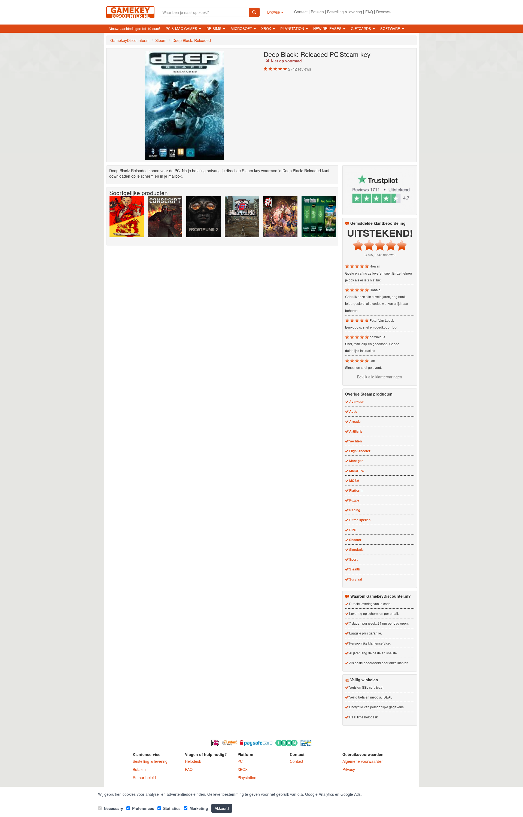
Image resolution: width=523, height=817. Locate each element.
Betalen (317, 11)
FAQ (369, 11)
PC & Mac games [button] (182, 28)
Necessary (113, 808)
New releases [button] (328, 28)
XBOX (243, 769)
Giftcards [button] (361, 28)
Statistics (171, 808)
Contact (301, 11)
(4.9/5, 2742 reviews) (380, 254)
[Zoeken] (254, 12)
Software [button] (390, 28)
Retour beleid (144, 777)
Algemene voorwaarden (363, 761)
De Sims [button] (214, 28)
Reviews (383, 11)
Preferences (142, 808)
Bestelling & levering (344, 11)
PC (240, 761)
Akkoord (222, 808)
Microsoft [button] (242, 28)
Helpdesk (193, 761)
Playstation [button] (292, 28)
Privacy (348, 769)
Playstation (247, 777)
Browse (274, 12)
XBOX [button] (266, 28)
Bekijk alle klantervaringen (379, 376)
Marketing (198, 808)
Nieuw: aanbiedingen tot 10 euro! (134, 28)
